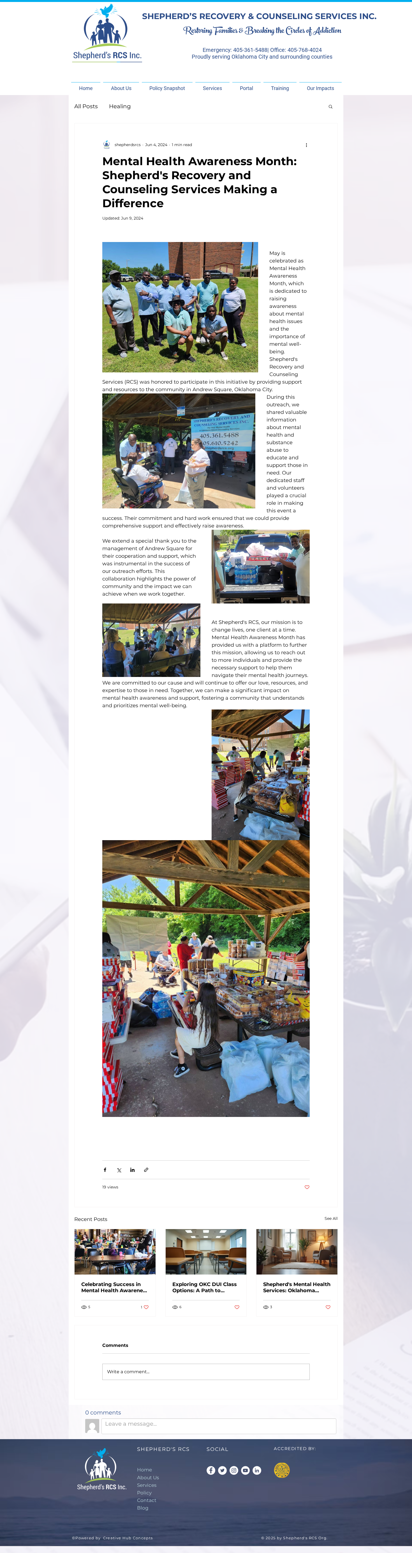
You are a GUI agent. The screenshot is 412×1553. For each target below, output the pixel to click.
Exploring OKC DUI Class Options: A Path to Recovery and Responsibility (204, 1287)
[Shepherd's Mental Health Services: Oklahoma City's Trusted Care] (296, 1252)
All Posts (86, 106)
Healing (120, 106)
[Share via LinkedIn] (132, 1169)
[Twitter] (222, 1470)
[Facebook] (211, 1470)
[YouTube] (245, 1470)
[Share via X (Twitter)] (118, 1169)
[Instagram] (234, 1470)
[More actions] (306, 144)
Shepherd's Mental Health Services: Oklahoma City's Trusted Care (296, 1287)
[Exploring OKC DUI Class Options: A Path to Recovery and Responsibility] (206, 1252)
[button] (330, 106)
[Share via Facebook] (105, 1169)
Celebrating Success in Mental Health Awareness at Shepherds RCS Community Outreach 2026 (115, 1287)
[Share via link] (146, 1169)
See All (331, 1218)
